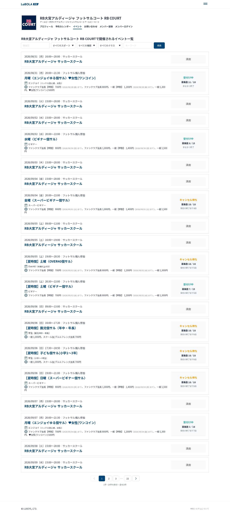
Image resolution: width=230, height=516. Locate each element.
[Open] (205, 3)
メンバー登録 (106, 26)
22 (127, 478)
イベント (77, 26)
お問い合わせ (90, 26)
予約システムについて (199, 509)
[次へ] (135, 478)
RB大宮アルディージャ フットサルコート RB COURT (80, 18)
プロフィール (46, 26)
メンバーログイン (124, 26)
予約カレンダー (63, 26)
